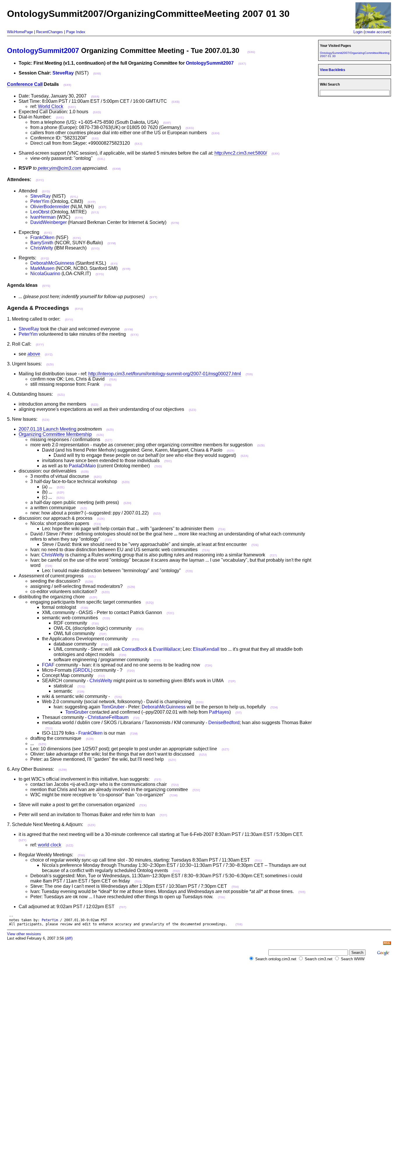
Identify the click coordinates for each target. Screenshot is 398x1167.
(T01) (258, 860)
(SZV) (172, 759)
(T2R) (80, 691)
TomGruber (112, 706)
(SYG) (100, 274)
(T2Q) (81, 686)
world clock (49, 844)
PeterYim (39, 201)
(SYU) (79, 308)
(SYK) (77, 238)
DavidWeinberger (48, 222)
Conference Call (25, 84)
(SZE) (60, 487)
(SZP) (93, 597)
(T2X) (143, 805)
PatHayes (219, 712)
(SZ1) (61, 394)
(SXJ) (138, 143)
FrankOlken (42, 237)
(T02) (176, 871)
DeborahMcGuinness (52, 263)
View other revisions (24, 934)
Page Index (75, 32)
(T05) (301, 892)
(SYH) (79, 217)
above (33, 353)
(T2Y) (163, 815)
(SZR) (90, 738)
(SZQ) (150, 602)
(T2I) (136, 717)
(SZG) (60, 497)
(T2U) (175, 784)
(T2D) (106, 618)
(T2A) (205, 550)
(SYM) (112, 243)
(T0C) (168, 461)
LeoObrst (39, 211)
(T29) (189, 571)
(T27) (273, 555)
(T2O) (131, 670)
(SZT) (225, 749)
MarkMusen (42, 268)
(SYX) (134, 334)
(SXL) (101, 158)
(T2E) (139, 628)
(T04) (235, 886)
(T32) (104, 644)
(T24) (221, 529)
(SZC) (97, 476)
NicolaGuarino (45, 273)
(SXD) (97, 112)
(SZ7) (108, 440)
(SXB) (175, 101)
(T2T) (157, 779)
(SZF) (60, 492)
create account (377, 32)
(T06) (221, 897)
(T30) (95, 623)
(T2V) (196, 790)
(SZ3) (192, 409)
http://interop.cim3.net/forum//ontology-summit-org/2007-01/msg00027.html (164, 373)
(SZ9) (230, 450)
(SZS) (42, 744)
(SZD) (125, 482)
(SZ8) (261, 445)
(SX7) (242, 63)
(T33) (157, 660)
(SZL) (92, 576)
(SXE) (60, 117)
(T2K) (208, 665)
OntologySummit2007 (43, 50)
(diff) (69, 938)
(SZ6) (100, 434)
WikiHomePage (20, 32)
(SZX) (91, 825)
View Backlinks (332, 70)
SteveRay (63, 72)
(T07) (122, 907)
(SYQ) (45, 258)
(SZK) (101, 518)
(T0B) (107, 384)
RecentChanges (49, 32)
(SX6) (251, 52)
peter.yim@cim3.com (59, 168)
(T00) (81, 855)
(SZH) (127, 503)
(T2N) (122, 655)
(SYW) (128, 329)
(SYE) (48, 232)
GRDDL (82, 670)
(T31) (135, 639)
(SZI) (83, 508)
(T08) (238, 924)
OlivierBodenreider (49, 206)
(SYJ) (95, 212)
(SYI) (114, 263)
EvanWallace (166, 649)
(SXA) (95, 96)
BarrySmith (41, 242)
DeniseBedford (223, 722)
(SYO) (95, 248)
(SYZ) (48, 354)
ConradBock (134, 649)
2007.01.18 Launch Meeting (47, 429)
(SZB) (85, 471)
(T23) (97, 524)
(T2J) (48, 728)
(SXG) (190, 128)
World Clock (50, 106)
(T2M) (134, 733)
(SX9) (67, 84)
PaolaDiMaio (82, 465)
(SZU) (203, 754)
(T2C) (170, 613)
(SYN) (175, 222)
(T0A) (113, 379)
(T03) (138, 881)
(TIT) (238, 712)
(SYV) (69, 319)
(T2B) (84, 607)
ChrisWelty (41, 247)
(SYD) (46, 191)
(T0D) (158, 466)
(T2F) (102, 634)
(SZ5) (110, 429)
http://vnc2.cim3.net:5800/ (240, 153)
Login (357, 32)
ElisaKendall (206, 649)
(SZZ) (69, 845)
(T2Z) (101, 676)
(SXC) (72, 107)
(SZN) (131, 586)
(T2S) (118, 697)
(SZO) (106, 592)
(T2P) (231, 681)
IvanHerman (43, 217)
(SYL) (74, 196)
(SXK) (275, 153)
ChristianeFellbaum (108, 717)
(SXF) (167, 122)
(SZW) (63, 769)
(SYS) (46, 285)
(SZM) (89, 581)
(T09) (249, 374)
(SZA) (244, 455)
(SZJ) (157, 513)
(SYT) (153, 297)
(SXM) (116, 168)
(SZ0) (50, 364)
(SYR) (126, 268)
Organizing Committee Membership (55, 434)
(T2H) (274, 707)
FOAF (48, 664)
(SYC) (40, 180)
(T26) (254, 545)
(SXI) (95, 138)
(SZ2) (94, 404)
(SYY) (40, 344)
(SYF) (102, 207)
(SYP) (92, 202)
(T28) (48, 565)
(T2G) (199, 702)
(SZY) (22, 840)
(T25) (108, 539)
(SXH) (215, 133)
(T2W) (173, 795)
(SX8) (97, 73)
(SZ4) (45, 419)
